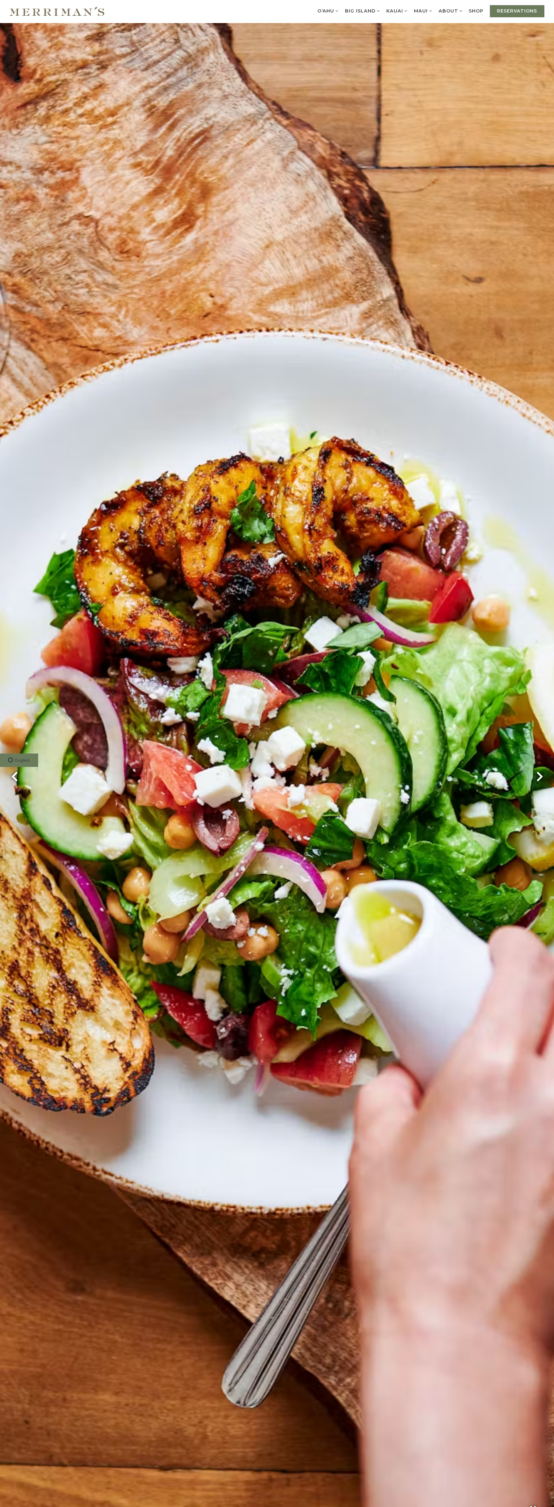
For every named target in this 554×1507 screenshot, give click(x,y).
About (450, 11)
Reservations (517, 11)
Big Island (363, 11)
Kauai (397, 11)
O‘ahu (328, 11)
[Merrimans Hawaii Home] (57, 10)
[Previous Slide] (14, 777)
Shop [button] (476, 11)
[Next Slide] (539, 777)
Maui (423, 11)
